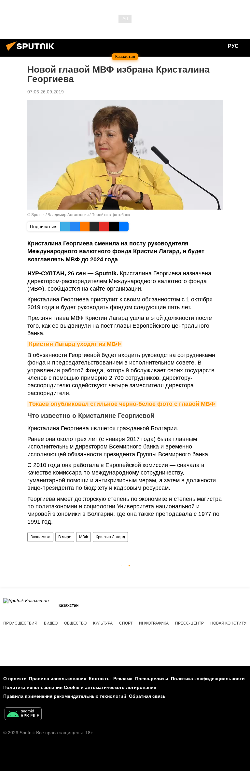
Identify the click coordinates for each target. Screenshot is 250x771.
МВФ (83, 537)
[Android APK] (23, 714)
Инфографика (154, 623)
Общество (75, 623)
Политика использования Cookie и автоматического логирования (79, 687)
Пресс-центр (189, 623)
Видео (51, 623)
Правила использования (57, 678)
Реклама (122, 678)
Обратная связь (147, 696)
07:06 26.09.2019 (45, 91)
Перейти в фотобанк (110, 215)
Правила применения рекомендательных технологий (64, 696)
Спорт (125, 623)
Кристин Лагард (110, 537)
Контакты (100, 678)
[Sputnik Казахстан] (32, 51)
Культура (103, 623)
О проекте (14, 678)
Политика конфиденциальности (208, 678)
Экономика (40, 537)
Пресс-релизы (151, 678)
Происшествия (20, 623)
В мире (64, 537)
